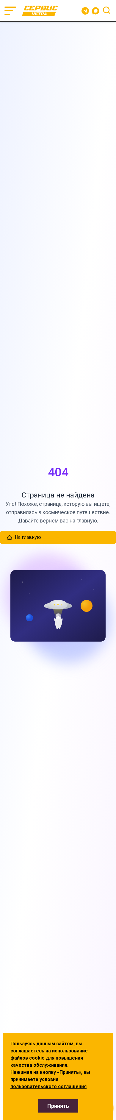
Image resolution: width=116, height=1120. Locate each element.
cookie (37, 1058)
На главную (28, 537)
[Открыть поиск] (107, 10)
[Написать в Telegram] (85, 11)
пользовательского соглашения (48, 1086)
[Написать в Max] (97, 11)
